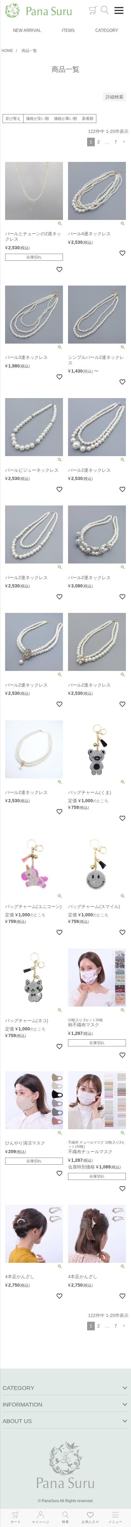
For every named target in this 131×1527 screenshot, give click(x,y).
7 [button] (115, 141)
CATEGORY (106, 30)
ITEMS (68, 30)
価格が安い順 (37, 118)
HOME (7, 50)
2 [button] (98, 141)
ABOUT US (17, 1421)
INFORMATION (22, 1404)
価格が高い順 (65, 118)
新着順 (87, 118)
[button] (124, 142)
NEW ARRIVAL (27, 30)
